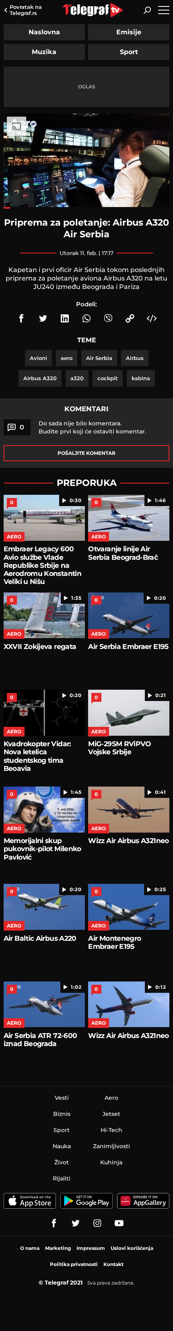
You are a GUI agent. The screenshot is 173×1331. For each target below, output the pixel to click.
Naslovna (44, 32)
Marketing (58, 1248)
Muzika (44, 52)
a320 (77, 378)
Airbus (135, 358)
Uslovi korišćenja (132, 1248)
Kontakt (113, 1264)
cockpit (107, 378)
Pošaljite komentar (86, 453)
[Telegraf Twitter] (76, 1223)
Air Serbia (99, 358)
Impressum (90, 1248)
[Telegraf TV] (119, 1223)
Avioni (38, 358)
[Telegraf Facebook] (54, 1223)
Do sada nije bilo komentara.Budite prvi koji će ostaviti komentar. (92, 427)
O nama (29, 1248)
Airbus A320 (40, 378)
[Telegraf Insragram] (97, 1223)
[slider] (86, 208)
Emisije (128, 32)
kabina (141, 378)
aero (66, 358)
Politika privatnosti (74, 1264)
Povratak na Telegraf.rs (26, 10)
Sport (129, 52)
